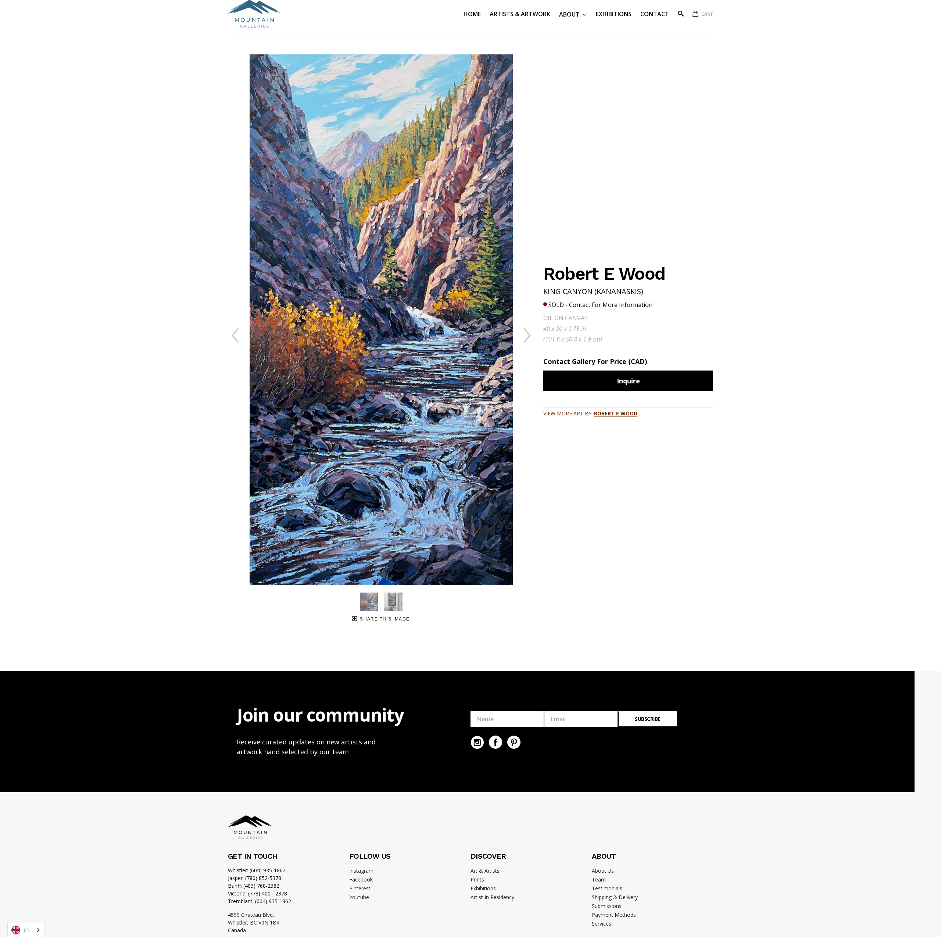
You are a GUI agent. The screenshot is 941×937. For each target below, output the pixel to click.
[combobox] (26, 930)
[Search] (681, 14)
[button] (573, 13)
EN (27, 930)
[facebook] (495, 742)
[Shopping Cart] (695, 13)
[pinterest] (513, 742)
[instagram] (477, 742)
